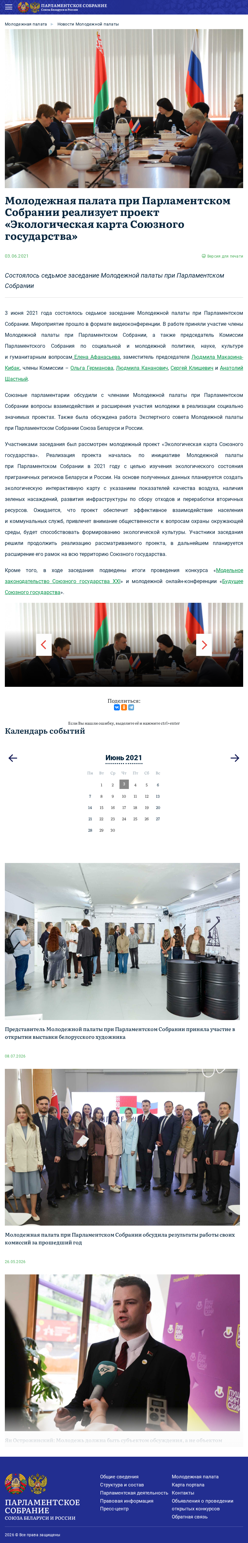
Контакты (183, 1493)
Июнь (115, 758)
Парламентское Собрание (42, 1508)
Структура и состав (122, 1485)
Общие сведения (119, 1477)
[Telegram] (131, 707)
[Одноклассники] (124, 707)
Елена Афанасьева (97, 357)
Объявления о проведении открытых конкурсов (202, 1505)
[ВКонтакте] (117, 707)
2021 (134, 758)
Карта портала (188, 1485)
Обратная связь (190, 1517)
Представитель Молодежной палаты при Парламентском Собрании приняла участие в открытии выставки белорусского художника (120, 1032)
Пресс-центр (114, 1509)
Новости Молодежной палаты (88, 24)
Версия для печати (225, 256)
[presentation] (44, 644)
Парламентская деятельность (134, 1493)
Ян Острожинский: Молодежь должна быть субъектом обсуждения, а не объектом (113, 1440)
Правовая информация (126, 1501)
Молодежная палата (26, 24)
